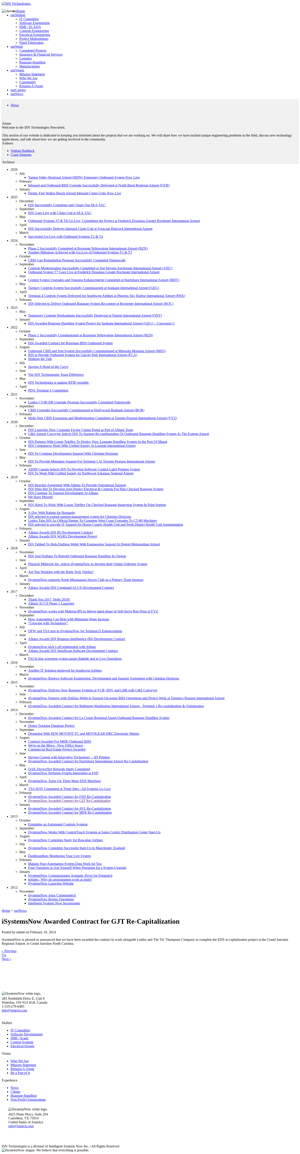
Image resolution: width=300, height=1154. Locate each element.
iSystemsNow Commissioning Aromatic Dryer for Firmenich (70, 875)
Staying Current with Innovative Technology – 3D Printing (69, 757)
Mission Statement (32, 74)
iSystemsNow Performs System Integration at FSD (63, 773)
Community (27, 82)
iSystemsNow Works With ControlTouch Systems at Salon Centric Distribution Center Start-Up (94, 832)
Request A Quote (31, 86)
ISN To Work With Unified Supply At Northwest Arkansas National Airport (80, 473)
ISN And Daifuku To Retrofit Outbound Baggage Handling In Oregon (77, 556)
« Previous (9, 951)
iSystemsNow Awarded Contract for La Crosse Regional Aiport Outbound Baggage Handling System (98, 718)
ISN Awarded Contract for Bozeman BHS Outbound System (70, 343)
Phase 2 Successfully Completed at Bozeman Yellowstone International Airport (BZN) (88, 248)
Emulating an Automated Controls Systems (58, 824)
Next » (6, 959)
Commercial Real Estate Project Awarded (56, 749)
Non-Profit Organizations (28, 1099)
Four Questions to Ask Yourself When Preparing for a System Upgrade (77, 868)
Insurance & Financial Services (40, 54)
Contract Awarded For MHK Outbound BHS (59, 741)
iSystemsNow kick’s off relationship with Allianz (62, 647)
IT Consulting (29, 19)
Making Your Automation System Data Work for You (65, 864)
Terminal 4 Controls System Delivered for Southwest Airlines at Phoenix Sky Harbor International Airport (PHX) (106, 296)
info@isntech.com (14, 1010)
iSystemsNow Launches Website (51, 883)
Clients (15, 1092)
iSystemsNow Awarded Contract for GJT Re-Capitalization (69, 800)
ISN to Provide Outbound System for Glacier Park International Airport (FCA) (82, 355)
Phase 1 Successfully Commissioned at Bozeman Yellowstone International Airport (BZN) (90, 335)
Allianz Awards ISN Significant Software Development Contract (73, 651)
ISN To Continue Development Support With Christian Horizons (73, 453)
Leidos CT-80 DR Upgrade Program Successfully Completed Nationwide (79, 402)
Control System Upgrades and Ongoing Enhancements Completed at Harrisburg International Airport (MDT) (103, 280)
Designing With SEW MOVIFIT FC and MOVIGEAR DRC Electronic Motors (83, 733)
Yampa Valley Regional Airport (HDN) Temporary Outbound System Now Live (84, 177)
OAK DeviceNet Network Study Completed (59, 769)
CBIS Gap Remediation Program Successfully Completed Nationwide (76, 260)
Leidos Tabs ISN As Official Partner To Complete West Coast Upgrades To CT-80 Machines (92, 520)
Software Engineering (34, 23)
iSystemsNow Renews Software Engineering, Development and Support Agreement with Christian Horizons (103, 678)
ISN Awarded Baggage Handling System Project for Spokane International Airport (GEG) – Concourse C (101, 323)
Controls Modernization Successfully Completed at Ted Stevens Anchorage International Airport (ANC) (100, 268)
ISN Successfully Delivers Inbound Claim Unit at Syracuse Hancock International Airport (90, 229)
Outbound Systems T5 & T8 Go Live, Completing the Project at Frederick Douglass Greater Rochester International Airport (114, 221)
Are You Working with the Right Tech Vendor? (61, 572)
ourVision (17, 70)
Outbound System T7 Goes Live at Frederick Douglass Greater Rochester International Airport (93, 272)
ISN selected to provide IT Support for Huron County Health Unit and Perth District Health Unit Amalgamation (105, 524)
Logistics (25, 58)
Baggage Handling (32, 62)
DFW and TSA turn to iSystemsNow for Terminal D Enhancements (75, 631)
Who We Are (28, 78)
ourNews (17, 94)
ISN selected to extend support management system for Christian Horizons (79, 516)
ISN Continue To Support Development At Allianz (63, 493)
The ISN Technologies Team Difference (56, 374)
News (15, 105)
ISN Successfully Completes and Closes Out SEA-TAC (67, 205)
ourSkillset (18, 15)
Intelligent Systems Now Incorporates (54, 903)
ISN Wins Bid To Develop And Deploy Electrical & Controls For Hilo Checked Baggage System (95, 489)
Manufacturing (29, 66)
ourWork (17, 46)
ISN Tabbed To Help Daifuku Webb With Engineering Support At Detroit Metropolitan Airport (94, 544)
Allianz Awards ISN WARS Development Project (62, 536)
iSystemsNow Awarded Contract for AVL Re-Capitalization (69, 808)
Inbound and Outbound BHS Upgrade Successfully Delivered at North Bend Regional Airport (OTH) (99, 185)
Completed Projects (32, 50)
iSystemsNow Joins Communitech (52, 895)
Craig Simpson (21, 154)
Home (20, 11)
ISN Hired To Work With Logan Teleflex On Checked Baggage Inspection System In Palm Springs (97, 505)
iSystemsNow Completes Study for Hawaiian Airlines (65, 840)
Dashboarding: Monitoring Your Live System (59, 856)
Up (4, 955)
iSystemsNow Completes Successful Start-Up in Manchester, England (76, 848)
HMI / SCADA (30, 27)
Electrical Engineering (34, 35)
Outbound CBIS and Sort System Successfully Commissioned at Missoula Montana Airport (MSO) (97, 351)
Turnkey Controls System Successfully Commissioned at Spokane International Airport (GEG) (93, 288)
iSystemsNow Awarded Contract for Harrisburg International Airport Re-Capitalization (88, 761)
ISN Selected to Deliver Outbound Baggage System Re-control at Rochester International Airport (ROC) (100, 303)
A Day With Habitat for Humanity (51, 513)
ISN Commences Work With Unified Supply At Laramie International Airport (82, 445)
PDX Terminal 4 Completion (48, 390)
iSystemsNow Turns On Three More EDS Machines (64, 781)
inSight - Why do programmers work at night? (60, 879)
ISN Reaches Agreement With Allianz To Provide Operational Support (77, 485)
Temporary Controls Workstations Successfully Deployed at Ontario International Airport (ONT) (95, 315)
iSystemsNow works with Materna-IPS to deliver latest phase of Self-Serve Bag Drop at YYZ (93, 611)
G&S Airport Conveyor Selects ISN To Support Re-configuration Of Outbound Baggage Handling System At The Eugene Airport (118, 434)
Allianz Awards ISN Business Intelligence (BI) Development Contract (76, 639)
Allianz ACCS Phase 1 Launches (51, 603)
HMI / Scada (19, 1038)
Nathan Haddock (22, 151)
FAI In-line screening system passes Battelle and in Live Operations (75, 658)
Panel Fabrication (31, 42)
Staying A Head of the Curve (48, 367)
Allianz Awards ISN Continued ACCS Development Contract (71, 587)
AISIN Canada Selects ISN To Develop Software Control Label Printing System (84, 469)
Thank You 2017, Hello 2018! (49, 599)
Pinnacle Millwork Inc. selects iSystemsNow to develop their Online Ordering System (87, 564)
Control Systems (22, 1042)
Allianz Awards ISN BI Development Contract (60, 532)
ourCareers (18, 90)
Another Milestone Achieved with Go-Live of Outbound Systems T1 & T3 (80, 252)
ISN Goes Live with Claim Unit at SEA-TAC (60, 213)
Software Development (27, 1034)
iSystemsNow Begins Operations (51, 899)
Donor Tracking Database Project (51, 726)
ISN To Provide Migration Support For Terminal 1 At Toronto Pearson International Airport (91, 461)
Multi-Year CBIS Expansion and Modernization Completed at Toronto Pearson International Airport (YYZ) (102, 418)
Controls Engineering (34, 31)
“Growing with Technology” (48, 623)
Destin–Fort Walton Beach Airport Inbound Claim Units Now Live (74, 193)
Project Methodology (34, 39)
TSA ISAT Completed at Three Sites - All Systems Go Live (69, 789)
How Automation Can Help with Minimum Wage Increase (68, 619)
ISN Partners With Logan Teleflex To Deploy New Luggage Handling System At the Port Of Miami (97, 442)
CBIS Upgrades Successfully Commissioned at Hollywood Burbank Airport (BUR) (86, 410)
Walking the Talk (40, 359)
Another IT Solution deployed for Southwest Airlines (65, 670)
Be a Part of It (20, 1073)
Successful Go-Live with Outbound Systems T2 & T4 (65, 236)
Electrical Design (22, 1046)
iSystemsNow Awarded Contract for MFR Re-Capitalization (70, 812)
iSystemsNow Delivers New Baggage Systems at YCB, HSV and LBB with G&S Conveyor (92, 690)
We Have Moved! (40, 497)
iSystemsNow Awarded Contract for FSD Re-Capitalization (69, 797)
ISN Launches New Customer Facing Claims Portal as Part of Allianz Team (80, 430)
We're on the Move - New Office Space (55, 745)
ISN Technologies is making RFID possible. (58, 382)
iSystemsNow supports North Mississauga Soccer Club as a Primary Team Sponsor (85, 580)
